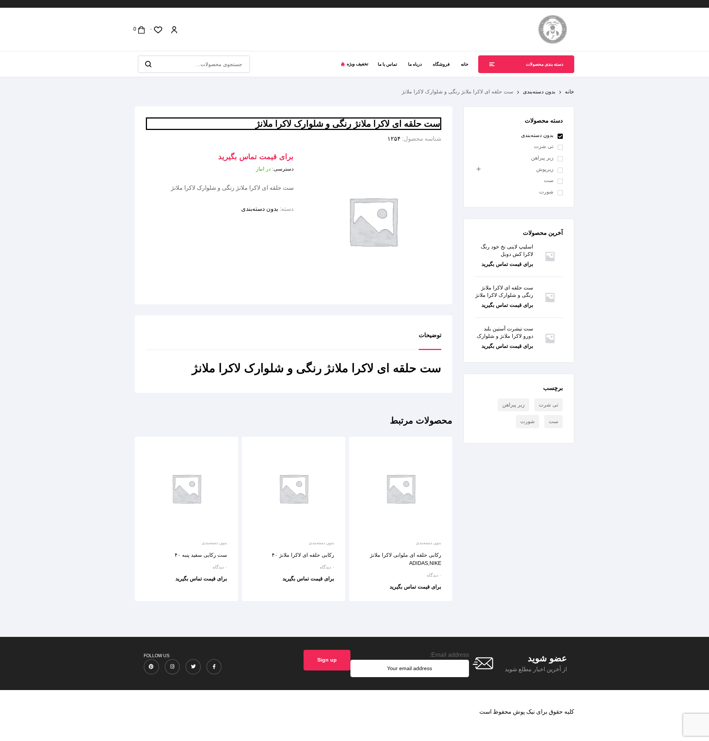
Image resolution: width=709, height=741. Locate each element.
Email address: (449, 655)
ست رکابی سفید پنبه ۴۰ (201, 555)
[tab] (430, 341)
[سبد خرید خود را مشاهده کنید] (141, 29)
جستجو (148, 64)
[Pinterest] (151, 667)
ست (549, 180)
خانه (569, 92)
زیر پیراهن (542, 158)
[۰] (158, 29)
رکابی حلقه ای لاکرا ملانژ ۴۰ (303, 555)
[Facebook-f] (214, 667)
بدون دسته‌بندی (539, 92)
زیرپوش (545, 169)
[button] (354, 63)
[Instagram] (172, 667)
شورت (546, 192)
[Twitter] (193, 667)
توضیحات (430, 335)
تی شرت (544, 146)
